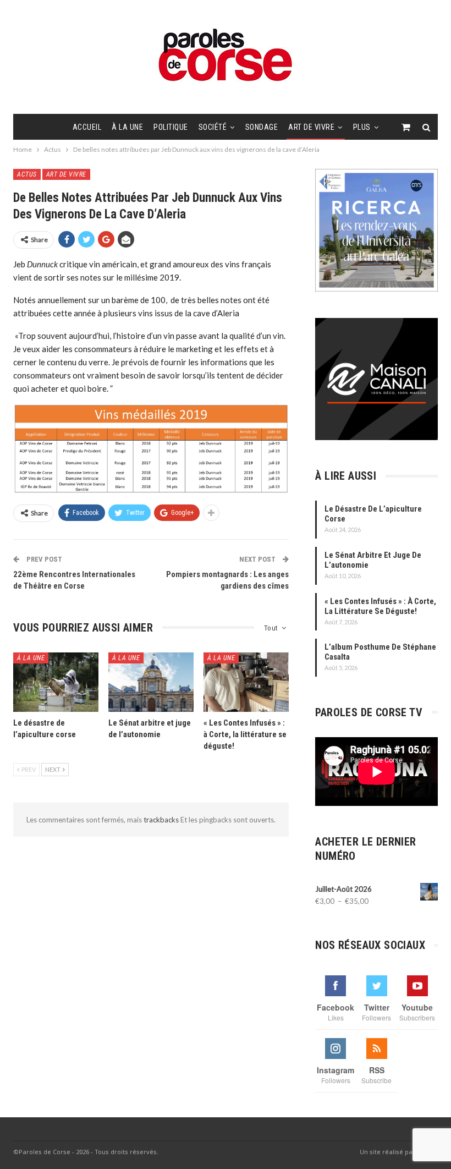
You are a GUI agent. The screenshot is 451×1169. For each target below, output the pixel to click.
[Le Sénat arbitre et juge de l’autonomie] (151, 682)
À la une (127, 127)
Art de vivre (311, 127)
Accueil (87, 127)
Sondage (261, 127)
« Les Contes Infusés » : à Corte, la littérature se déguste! (380, 606)
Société (213, 127)
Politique (170, 127)
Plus (362, 127)
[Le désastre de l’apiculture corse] (55, 682)
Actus (27, 174)
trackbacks (162, 819)
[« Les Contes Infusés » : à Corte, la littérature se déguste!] (246, 682)
